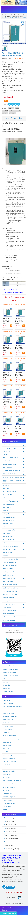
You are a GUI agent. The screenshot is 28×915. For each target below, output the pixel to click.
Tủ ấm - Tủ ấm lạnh (8, 461)
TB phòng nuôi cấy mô (9, 565)
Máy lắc (5, 511)
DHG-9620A (10, 108)
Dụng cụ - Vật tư (8, 607)
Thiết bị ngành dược (9, 666)
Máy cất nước (7, 507)
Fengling (17, 108)
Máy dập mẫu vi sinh (9, 517)
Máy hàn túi (6, 556)
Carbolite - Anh (7, 710)
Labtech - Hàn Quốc (9, 771)
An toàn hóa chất (8, 614)
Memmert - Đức (7, 774)
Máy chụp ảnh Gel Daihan (10, 501)
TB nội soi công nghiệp (10, 585)
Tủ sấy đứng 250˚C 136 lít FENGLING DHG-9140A (19, 348)
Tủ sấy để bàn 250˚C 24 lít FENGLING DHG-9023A (19, 429)
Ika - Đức (5, 752)
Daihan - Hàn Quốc (8, 713)
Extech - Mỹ (6, 732)
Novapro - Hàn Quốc (9, 787)
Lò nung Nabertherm (11, 835)
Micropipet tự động (9, 604)
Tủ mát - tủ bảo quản (9, 464)
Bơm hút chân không (9, 562)
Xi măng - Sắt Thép (8, 691)
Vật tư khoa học (10, 818)
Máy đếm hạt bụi (8, 523)
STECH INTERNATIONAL (9, 803)
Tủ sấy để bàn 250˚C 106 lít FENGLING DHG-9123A (19, 402)
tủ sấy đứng (4, 113)
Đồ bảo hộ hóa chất (9, 617)
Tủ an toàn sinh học (9, 474)
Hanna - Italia (7, 745)
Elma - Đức (6, 723)
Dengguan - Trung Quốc (10, 716)
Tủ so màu (6, 488)
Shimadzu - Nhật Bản (9, 797)
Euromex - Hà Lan (8, 726)
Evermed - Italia (7, 729)
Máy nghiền (6, 527)
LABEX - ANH (6, 768)
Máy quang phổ (8, 536)
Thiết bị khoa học (10, 821)
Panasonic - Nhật (8, 793)
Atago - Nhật (6, 700)
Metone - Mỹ (6, 777)
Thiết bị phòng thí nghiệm (13, 849)
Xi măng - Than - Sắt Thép (10, 675)
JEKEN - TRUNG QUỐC (8, 755)
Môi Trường (6, 688)
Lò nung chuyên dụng (12, 838)
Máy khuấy (6, 514)
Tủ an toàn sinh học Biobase (13, 842)
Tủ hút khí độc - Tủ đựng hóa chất (12, 481)
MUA (6, 100)
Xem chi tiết (9, 315)
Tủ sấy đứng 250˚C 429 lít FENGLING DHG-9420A (19, 321)
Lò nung (5, 454)
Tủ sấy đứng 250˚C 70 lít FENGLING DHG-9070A (7, 375)
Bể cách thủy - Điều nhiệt (10, 491)
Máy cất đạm (7, 543)
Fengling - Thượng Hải (9, 735)
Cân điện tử (6, 451)
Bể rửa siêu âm (7, 494)
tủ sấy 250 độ (5, 110)
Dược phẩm (6, 685)
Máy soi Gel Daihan (8, 504)
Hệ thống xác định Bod (10, 591)
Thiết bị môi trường (9, 578)
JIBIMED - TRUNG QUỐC (9, 758)
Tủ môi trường (7, 485)
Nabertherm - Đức (8, 784)
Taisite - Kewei (7, 806)
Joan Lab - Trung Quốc (9, 761)
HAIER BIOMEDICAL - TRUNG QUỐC (12, 739)
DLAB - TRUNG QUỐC (8, 719)
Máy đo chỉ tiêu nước (9, 549)
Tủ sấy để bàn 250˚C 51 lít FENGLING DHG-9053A (7, 429)
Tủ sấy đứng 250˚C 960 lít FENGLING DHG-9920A (7, 321)
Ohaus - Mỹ (6, 790)
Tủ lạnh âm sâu (7, 467)
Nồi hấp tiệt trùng (8, 445)
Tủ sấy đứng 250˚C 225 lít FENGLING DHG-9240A (7, 348)
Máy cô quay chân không (10, 559)
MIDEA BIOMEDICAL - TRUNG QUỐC (12, 781)
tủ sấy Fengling (12, 113)
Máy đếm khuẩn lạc (9, 520)
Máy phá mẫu (7, 533)
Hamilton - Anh (7, 742)
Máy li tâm (6, 498)
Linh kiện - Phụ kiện (9, 620)
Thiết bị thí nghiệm (11, 828)
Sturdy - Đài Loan (8, 800)
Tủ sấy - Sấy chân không (10, 458)
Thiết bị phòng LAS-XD (9, 672)
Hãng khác (6, 809)
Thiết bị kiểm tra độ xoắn (10, 588)
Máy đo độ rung (8, 552)
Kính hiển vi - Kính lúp (9, 448)
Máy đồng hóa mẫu (9, 530)
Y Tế (4, 679)
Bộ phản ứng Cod (8, 597)
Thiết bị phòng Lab (11, 825)
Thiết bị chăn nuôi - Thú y (10, 669)
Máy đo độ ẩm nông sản (10, 546)
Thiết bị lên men (8, 568)
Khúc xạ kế (6, 601)
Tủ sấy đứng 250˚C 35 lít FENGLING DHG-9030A (19, 375)
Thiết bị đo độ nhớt (9, 575)
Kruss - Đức (6, 764)
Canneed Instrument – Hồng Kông (13, 707)
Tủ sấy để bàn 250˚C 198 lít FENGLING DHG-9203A (7, 402)
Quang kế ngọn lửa (9, 540)
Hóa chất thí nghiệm (9, 610)
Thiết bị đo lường (8, 581)
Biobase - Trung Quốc (9, 703)
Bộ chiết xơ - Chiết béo (10, 594)
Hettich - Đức (7, 748)
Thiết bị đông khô (8, 572)
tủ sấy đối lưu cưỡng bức (15, 110)
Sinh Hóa (5, 682)
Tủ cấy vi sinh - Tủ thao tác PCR (12, 477)
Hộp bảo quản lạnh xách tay (11, 470)
